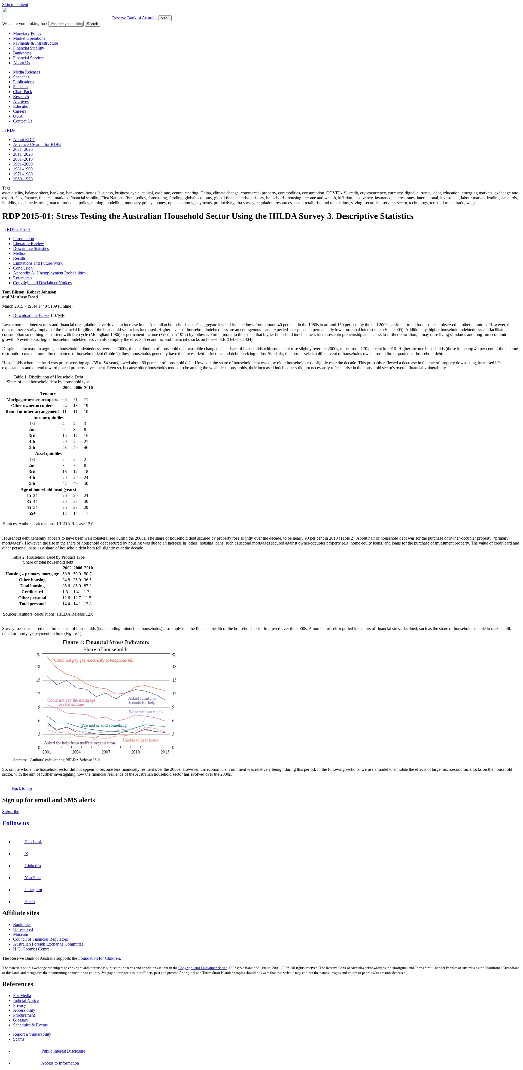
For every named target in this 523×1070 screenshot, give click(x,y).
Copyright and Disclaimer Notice (202, 968)
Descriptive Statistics (31, 248)
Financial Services (28, 58)
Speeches (21, 77)
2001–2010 (23, 159)
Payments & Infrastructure (35, 43)
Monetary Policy (27, 33)
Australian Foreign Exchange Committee (48, 944)
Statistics (20, 86)
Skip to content (15, 4)
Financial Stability (28, 48)
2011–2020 (23, 154)
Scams (18, 1039)
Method (19, 253)
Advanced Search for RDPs (37, 144)
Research (21, 96)
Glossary (20, 1020)
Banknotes (22, 53)
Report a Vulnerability (32, 1034)
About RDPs (24, 139)
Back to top (21, 788)
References (22, 278)
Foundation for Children (99, 958)
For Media (22, 995)
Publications (23, 82)
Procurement (24, 1015)
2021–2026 (23, 149)
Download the (31, 315)
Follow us (15, 823)
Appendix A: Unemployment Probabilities (49, 273)
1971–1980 (23, 174)
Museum (20, 934)
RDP (11, 130)
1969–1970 (23, 178)
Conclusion (23, 268)
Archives (21, 101)
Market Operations (29, 38)
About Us (21, 62)
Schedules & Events (30, 1025)
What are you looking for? (24, 23)
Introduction (23, 238)
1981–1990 (23, 169)
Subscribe (10, 811)
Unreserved (23, 929)
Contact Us (22, 121)
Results (19, 258)
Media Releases (26, 72)
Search (92, 24)
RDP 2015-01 (19, 229)
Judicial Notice (26, 1000)
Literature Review (28, 243)
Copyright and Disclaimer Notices (42, 282)
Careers (19, 111)
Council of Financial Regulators (40, 939)
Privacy (19, 1005)
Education (22, 106)
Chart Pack (22, 91)
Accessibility (24, 1010)
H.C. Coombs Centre (31, 949)
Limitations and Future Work (38, 263)
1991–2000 (23, 164)
